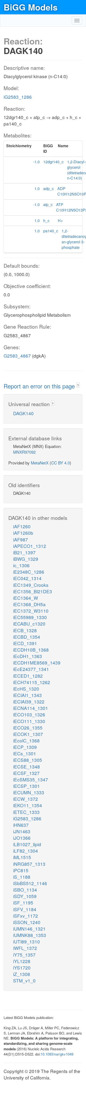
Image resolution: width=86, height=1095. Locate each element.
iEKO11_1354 (27, 805)
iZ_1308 (21, 974)
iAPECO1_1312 (29, 546)
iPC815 (20, 870)
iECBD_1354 (26, 636)
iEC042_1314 (27, 578)
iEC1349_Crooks (30, 585)
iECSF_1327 (26, 773)
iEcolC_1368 (26, 740)
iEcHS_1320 (26, 688)
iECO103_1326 (29, 714)
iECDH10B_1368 (31, 649)
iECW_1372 (25, 798)
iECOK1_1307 (28, 734)
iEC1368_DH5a (29, 604)
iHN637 (21, 825)
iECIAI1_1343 (27, 695)
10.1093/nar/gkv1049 (57, 1054)
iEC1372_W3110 (30, 610)
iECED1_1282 (28, 675)
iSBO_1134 (25, 889)
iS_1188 (21, 876)
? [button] (78, 385)
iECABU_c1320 (29, 623)
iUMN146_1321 (29, 928)
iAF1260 (22, 526)
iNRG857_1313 (29, 864)
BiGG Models (31, 7)
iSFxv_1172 (25, 915)
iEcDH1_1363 (27, 656)
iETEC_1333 (26, 812)
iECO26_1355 (28, 727)
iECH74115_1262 (31, 682)
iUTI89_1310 (26, 941)
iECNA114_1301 (30, 708)
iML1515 (22, 857)
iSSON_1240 (26, 922)
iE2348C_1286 (28, 571)
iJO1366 (22, 837)
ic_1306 (21, 565)
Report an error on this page (40, 386)
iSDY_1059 (25, 896)
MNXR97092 (24, 452)
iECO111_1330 (29, 721)
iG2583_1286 (18, 96)
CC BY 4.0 (60, 463)
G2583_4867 (17, 355)
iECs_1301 (24, 753)
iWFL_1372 (25, 948)
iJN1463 (21, 831)
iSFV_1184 (24, 909)
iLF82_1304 (25, 850)
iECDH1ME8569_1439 (36, 662)
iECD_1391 (25, 643)
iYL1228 (21, 961)
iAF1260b (23, 532)
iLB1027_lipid (27, 844)
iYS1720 (22, 967)
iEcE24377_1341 (31, 669)
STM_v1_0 (24, 980)
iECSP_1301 (26, 786)
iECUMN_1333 (28, 792)
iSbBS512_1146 (30, 883)
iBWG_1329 (25, 559)
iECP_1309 (25, 747)
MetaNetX (39, 463)
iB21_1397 (24, 552)
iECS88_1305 (27, 760)
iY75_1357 (24, 954)
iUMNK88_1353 (29, 935)
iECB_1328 (25, 630)
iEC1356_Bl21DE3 (32, 591)
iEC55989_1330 (30, 617)
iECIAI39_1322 (28, 701)
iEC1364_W (25, 597)
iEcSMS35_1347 (30, 779)
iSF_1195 (23, 902)
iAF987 (20, 539)
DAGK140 (23, 413)
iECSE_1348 (26, 766)
